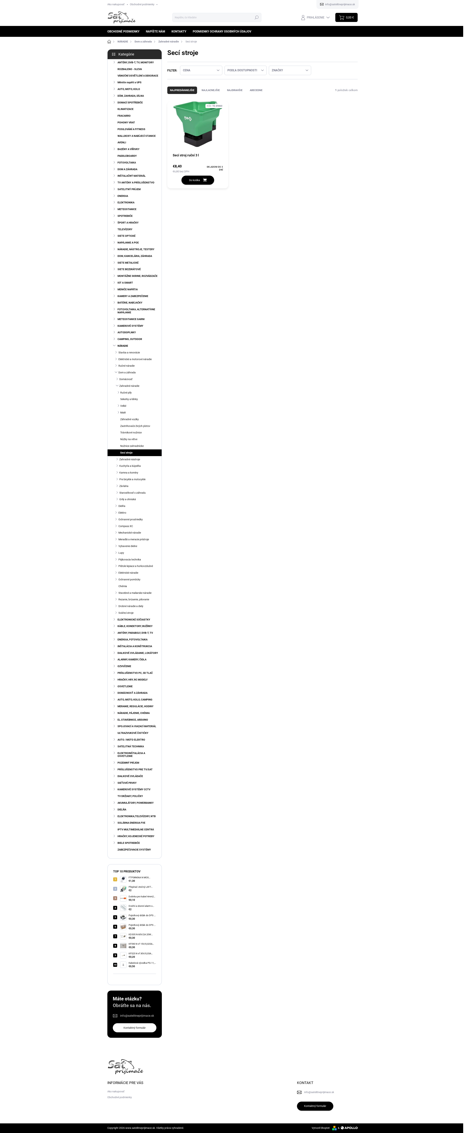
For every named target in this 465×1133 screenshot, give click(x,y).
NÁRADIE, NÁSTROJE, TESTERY (136, 249)
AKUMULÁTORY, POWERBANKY (136, 802)
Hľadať (256, 17)
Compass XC (125, 526)
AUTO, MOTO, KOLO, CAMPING (135, 699)
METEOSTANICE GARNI (131, 319)
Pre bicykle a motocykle (132, 479)
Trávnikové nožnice (131, 432)
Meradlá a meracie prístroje (133, 539)
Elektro (122, 512)
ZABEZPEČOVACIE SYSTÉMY (134, 849)
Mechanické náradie (129, 532)
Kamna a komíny (128, 472)
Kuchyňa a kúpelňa (130, 465)
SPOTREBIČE (125, 215)
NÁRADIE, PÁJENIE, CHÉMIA (134, 713)
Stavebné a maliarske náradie (134, 592)
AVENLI (122, 142)
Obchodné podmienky (142, 4)
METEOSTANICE (127, 209)
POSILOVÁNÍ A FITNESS (131, 129)
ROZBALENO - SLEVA (130, 69)
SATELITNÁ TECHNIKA (131, 746)
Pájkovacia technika (129, 559)
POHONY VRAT (126, 122)
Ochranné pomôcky (129, 579)
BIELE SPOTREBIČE (129, 842)
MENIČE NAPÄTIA (128, 289)
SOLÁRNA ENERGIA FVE (131, 822)
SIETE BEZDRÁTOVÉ (129, 269)
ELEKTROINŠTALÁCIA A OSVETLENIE (131, 755)
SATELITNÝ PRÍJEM (129, 189)
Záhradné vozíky (129, 419)
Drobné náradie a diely (130, 606)
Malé (123, 412)
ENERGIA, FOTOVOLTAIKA (132, 639)
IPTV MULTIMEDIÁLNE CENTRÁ (136, 829)
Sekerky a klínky (129, 399)
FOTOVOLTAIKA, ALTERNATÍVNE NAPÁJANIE (136, 311)
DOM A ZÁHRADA (127, 169)
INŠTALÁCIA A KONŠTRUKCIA (135, 646)
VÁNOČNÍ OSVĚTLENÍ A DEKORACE (138, 75)
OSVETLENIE (125, 686)
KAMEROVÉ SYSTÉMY (130, 325)
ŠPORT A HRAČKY (128, 222)
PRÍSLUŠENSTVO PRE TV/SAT (135, 769)
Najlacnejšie (211, 90)
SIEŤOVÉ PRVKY (127, 782)
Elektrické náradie (128, 572)
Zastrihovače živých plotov (135, 426)
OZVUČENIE (124, 666)
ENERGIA (123, 195)
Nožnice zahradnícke (132, 445)
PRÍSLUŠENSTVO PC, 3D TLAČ (135, 672)
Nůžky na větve (128, 439)
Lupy (121, 552)
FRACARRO (124, 115)
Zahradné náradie (129, 385)
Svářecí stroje (126, 612)
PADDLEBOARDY (127, 155)
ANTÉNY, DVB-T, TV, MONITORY (136, 62)
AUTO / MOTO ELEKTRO (131, 739)
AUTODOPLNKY (127, 332)
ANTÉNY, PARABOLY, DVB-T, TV (135, 632)
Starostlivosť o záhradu (132, 492)
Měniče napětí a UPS (129, 82)
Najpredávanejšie (182, 90)
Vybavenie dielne (127, 546)
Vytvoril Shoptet (321, 1127)
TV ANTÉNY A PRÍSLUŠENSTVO (136, 182)
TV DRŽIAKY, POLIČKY (130, 796)
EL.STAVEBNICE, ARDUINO (133, 719)
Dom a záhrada (127, 372)
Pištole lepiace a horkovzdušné (135, 566)
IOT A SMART (125, 282)
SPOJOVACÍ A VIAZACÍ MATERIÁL (137, 726)
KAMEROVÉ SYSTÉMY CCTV (134, 789)
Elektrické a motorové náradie (135, 359)
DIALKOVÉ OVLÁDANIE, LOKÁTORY (138, 652)
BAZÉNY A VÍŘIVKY (129, 149)
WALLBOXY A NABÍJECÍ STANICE (137, 135)
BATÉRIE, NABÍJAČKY (130, 302)
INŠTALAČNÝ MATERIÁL (132, 175)
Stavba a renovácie (129, 352)
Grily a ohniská (127, 499)
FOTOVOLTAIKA (127, 162)
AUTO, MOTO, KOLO (129, 89)
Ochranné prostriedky (130, 519)
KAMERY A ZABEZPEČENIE (133, 296)
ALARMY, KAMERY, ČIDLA (132, 659)
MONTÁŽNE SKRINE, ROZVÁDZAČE (137, 275)
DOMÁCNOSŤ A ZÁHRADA (132, 692)
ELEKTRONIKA (126, 202)
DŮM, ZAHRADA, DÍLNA (131, 95)
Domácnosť (125, 379)
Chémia (122, 586)
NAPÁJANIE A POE (128, 242)
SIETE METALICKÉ (128, 262)
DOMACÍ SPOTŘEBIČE (130, 102)
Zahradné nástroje (129, 459)
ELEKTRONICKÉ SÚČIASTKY (134, 619)
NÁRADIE (123, 345)
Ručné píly (126, 392)
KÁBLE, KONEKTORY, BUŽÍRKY (135, 626)
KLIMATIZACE (126, 109)
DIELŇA (122, 809)
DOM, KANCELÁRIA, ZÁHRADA (135, 256)
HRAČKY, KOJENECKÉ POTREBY (136, 836)
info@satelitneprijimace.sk (137, 1015)
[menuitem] (124, 31)
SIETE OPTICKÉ (127, 235)
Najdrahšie (234, 90)
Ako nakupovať (115, 4)
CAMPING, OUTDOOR (130, 339)
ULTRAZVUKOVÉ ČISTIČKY (133, 733)
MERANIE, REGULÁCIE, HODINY (135, 706)
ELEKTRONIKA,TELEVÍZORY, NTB (137, 816)
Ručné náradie (126, 365)
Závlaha (123, 486)
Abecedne (256, 90)
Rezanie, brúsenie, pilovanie (133, 599)
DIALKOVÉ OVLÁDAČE (130, 776)
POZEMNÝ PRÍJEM (128, 762)
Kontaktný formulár (135, 1027)
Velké (123, 405)
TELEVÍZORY (125, 229)
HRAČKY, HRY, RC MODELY (133, 679)
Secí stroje (126, 452)
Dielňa (121, 506)
